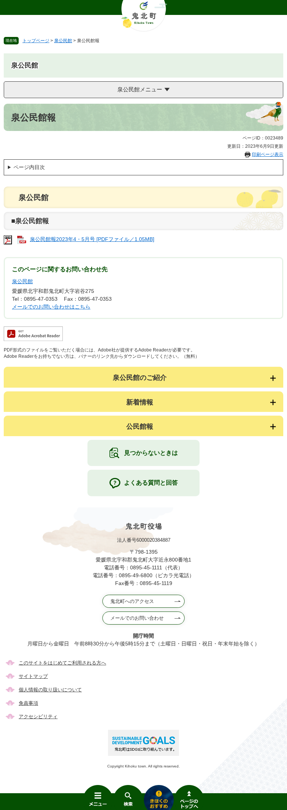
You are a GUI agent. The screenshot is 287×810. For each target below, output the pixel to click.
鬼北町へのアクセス (132, 601)
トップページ (35, 40)
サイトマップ (33, 676)
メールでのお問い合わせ (137, 618)
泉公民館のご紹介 (140, 377)
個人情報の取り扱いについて (50, 689)
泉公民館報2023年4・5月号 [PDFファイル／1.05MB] (92, 239)
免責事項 (28, 703)
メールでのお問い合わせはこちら (51, 307)
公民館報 (139, 426)
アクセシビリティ (38, 716)
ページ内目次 (29, 167)
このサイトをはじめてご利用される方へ (62, 663)
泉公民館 (63, 40)
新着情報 (139, 402)
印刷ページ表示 (267, 154)
